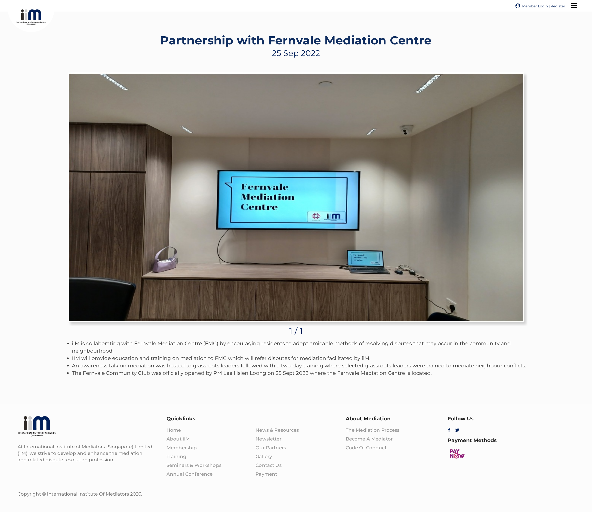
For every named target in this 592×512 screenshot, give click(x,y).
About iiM (178, 439)
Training (176, 456)
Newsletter (268, 439)
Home (173, 430)
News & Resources (277, 430)
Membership (181, 447)
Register (558, 6)
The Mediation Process (373, 430)
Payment (266, 474)
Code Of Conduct (366, 447)
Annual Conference (189, 474)
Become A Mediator (369, 439)
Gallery (264, 456)
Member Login (535, 6)
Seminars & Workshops (194, 465)
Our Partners (271, 447)
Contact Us (268, 465)
